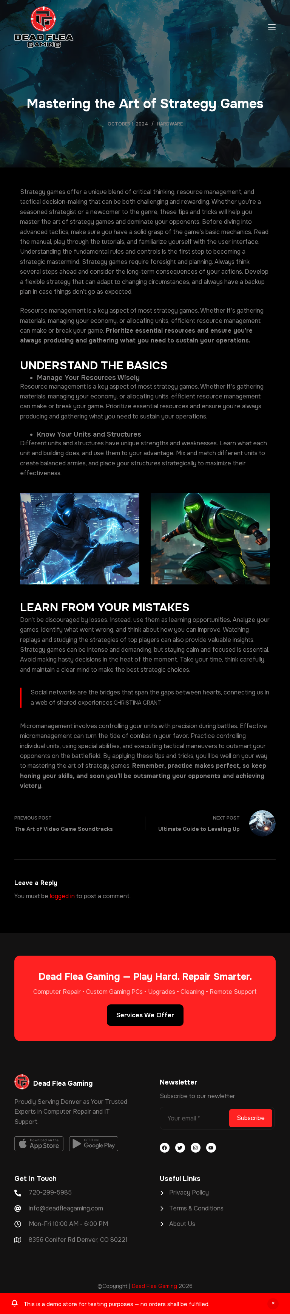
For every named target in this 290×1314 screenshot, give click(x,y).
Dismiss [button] (273, 1303)
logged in (62, 896)
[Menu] (272, 27)
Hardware (170, 124)
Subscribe (251, 1118)
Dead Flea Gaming (154, 1286)
